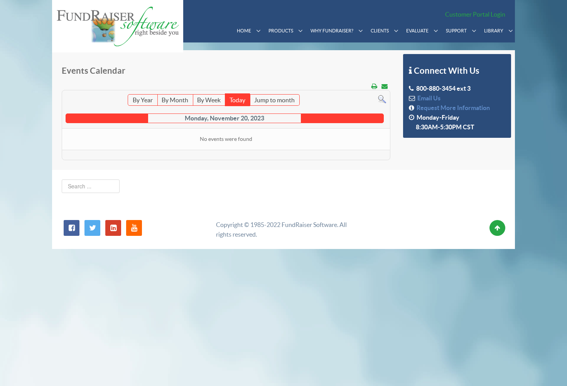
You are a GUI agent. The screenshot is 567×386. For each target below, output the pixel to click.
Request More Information (452, 107)
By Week (209, 99)
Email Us (427, 98)
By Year (143, 99)
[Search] (382, 98)
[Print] (374, 86)
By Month (175, 99)
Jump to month (274, 99)
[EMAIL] (384, 86)
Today (237, 99)
